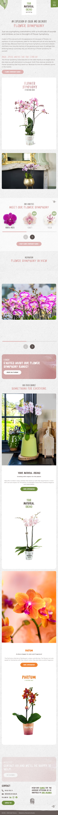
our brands (46, 792)
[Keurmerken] (32, 801)
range (42, 788)
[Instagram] (13, 797)
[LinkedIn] (10, 797)
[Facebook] (16, 797)
